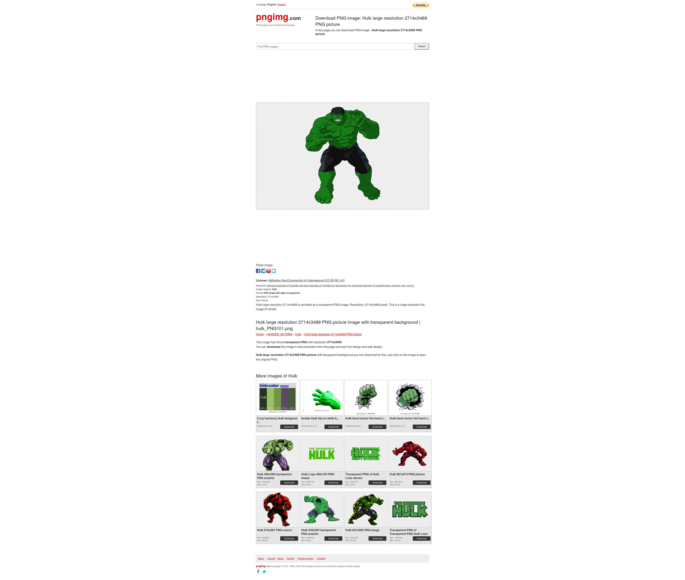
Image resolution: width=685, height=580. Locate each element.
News (280, 558)
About (261, 558)
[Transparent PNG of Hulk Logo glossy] (366, 454)
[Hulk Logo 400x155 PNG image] (322, 454)
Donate (290, 558)
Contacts (321, 558)
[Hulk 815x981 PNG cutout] (277, 509)
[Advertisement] (342, 77)
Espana (282, 4)
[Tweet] (274, 271)
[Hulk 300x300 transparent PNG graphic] (278, 454)
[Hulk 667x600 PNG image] (366, 510)
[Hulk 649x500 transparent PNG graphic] (322, 509)
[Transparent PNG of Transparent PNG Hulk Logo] (410, 509)
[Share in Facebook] (258, 271)
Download (289, 426)
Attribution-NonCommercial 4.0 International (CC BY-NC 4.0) (306, 280)
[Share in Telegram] (263, 271)
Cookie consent (305, 558)
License (271, 558)
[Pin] (268, 271)
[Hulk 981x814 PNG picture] (410, 453)
